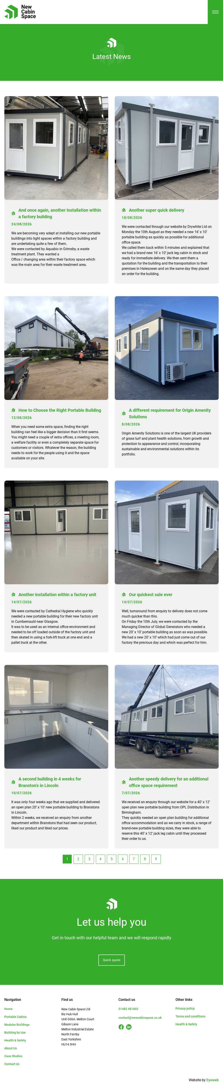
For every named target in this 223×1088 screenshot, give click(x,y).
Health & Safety (15, 1040)
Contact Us (11, 1064)
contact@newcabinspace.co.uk (140, 1017)
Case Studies (13, 1056)
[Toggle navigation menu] (215, 12)
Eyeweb (212, 1080)
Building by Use (15, 1032)
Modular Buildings (17, 1024)
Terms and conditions (190, 1016)
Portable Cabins (15, 1017)
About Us (10, 1048)
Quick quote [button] (111, 960)
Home (8, 1009)
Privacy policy (185, 1008)
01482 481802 (128, 1009)
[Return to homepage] (20, 12)
